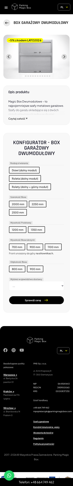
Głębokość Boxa (18, 262)
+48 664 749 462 (41, 407)
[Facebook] (5, 350)
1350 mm (36, 229)
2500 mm (18, 212)
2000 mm (18, 204)
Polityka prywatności (43, 444)
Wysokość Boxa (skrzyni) (22, 240)
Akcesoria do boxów (43, 432)
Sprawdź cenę (33, 300)
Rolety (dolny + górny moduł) (30, 186)
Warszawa (10, 374)
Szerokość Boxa (18, 197)
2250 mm (37, 204)
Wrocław (9, 407)
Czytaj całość (18, 118)
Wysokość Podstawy (20, 222)
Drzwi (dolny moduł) (24, 170)
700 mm (17, 247)
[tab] (23, 76)
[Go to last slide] (9, 56)
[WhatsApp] (9, 475)
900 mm (35, 247)
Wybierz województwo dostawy (26, 279)
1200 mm (17, 229)
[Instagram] (14, 350)
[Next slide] (64, 56)
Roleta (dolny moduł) (25, 178)
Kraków (8, 391)
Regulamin (38, 438)
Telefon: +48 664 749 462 (36, 482)
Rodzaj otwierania (19, 163)
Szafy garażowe (41, 421)
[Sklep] (6, 22)
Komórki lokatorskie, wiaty (46, 427)
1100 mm (53, 247)
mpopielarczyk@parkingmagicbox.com (52, 411)
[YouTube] (22, 350)
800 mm (17, 269)
